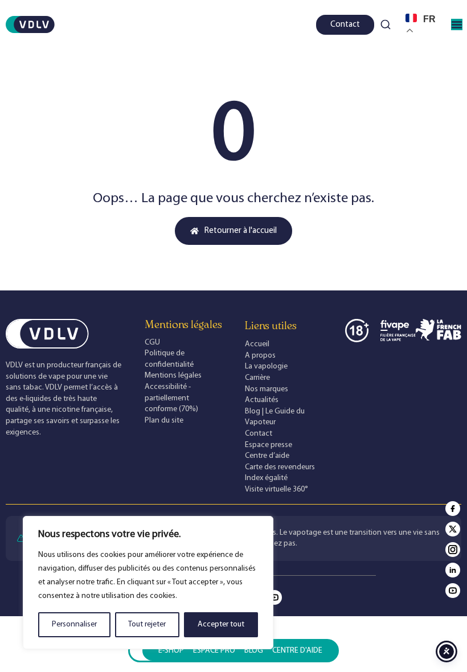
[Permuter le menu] (456, 24)
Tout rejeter (147, 624)
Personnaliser (74, 624)
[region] (148, 582)
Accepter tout (221, 624)
